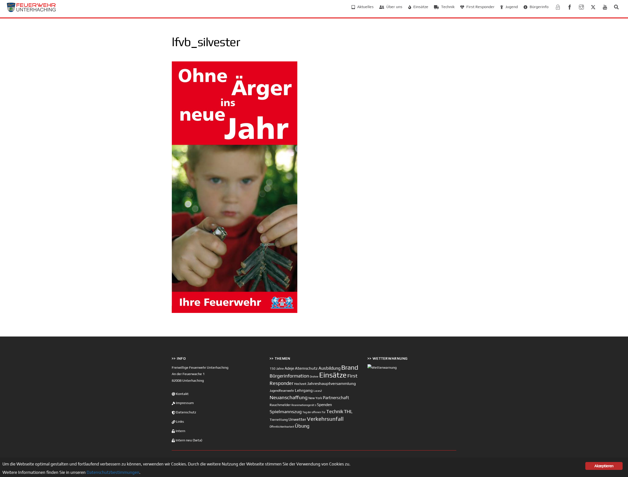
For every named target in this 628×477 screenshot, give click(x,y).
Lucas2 (318, 390)
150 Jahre (277, 368)
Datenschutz (185, 412)
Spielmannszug (286, 411)
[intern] (558, 6)
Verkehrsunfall (325, 419)
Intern (180, 431)
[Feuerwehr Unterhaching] (31, 10)
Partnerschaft (336, 397)
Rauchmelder (280, 405)
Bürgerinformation (289, 376)
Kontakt (182, 394)
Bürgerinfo (539, 6)
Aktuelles (365, 6)
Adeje (289, 368)
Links (179, 421)
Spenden (324, 404)
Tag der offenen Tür (314, 412)
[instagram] (581, 6)
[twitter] (593, 6)
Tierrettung (279, 419)
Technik (447, 6)
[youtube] (605, 6)
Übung (302, 426)
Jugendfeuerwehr (282, 391)
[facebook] (570, 6)
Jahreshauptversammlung (331, 383)
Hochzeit (300, 384)
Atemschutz (306, 368)
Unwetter (297, 419)
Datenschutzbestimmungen (113, 472)
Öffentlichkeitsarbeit (282, 426)
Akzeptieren (603, 465)
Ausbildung (329, 368)
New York (315, 398)
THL (348, 411)
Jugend (511, 6)
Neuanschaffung (289, 397)
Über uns (393, 6)
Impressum (184, 403)
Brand (349, 367)
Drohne (314, 376)
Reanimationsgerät (302, 405)
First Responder (480, 6)
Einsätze (420, 6)
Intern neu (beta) (188, 440)
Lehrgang (304, 390)
